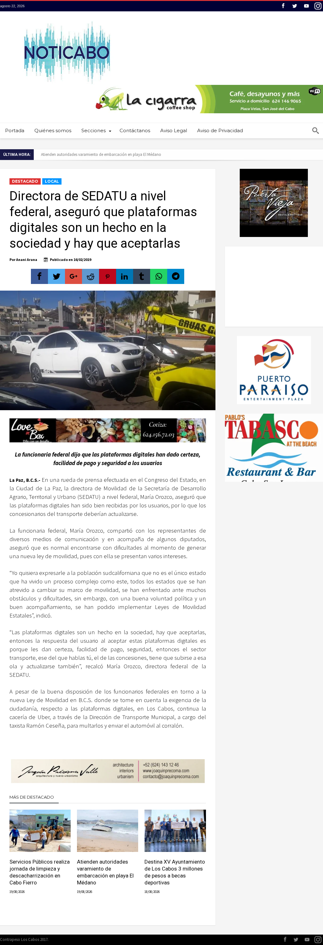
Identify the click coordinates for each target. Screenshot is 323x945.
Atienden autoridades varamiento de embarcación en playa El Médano (101, 154)
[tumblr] (141, 276)
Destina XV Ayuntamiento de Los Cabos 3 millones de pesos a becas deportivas (174, 872)
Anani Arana (26, 259)
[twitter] (56, 276)
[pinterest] (107, 276)
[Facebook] (283, 6)
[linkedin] (124, 276)
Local (52, 181)
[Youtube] (306, 6)
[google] (73, 276)
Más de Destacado (31, 797)
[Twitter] (295, 6)
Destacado (25, 181)
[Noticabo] (66, 21)
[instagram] (318, 6)
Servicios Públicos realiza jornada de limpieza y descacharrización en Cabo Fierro (39, 872)
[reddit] (90, 276)
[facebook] (39, 276)
